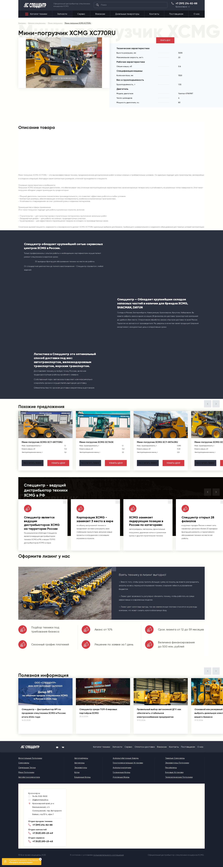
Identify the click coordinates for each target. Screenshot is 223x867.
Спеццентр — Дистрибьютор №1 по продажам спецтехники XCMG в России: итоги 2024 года (44, 713)
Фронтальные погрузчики (30, 758)
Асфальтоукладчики (122, 767)
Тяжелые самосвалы (175, 758)
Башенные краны (82, 777)
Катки (76, 772)
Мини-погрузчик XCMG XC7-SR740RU (157, 442)
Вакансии (100, 14)
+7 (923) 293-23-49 (43, 833)
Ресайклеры (171, 767)
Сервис (81, 14)
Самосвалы (23, 763)
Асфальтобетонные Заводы (126, 758)
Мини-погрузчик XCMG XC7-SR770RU (42, 442)
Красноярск (181, 7)
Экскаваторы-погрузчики (177, 763)
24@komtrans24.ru (40, 800)
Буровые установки (174, 772)
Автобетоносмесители (29, 777)
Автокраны (79, 763)
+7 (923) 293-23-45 (43, 841)
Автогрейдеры (81, 758)
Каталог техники (38, 14)
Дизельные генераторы (127, 14)
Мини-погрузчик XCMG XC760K (96, 442)
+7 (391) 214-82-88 (186, 3)
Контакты (154, 14)
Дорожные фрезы (121, 777)
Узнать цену (165, 40)
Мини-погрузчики (26, 772)
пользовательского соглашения (108, 855)
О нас (197, 14)
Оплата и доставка (145, 747)
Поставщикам (176, 14)
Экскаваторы (80, 767)
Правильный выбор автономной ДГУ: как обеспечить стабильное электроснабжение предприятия (159, 713)
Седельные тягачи (27, 767)
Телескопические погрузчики (179, 777)
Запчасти (62, 14)
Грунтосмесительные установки (128, 763)
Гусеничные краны (121, 772)
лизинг (32, 463)
